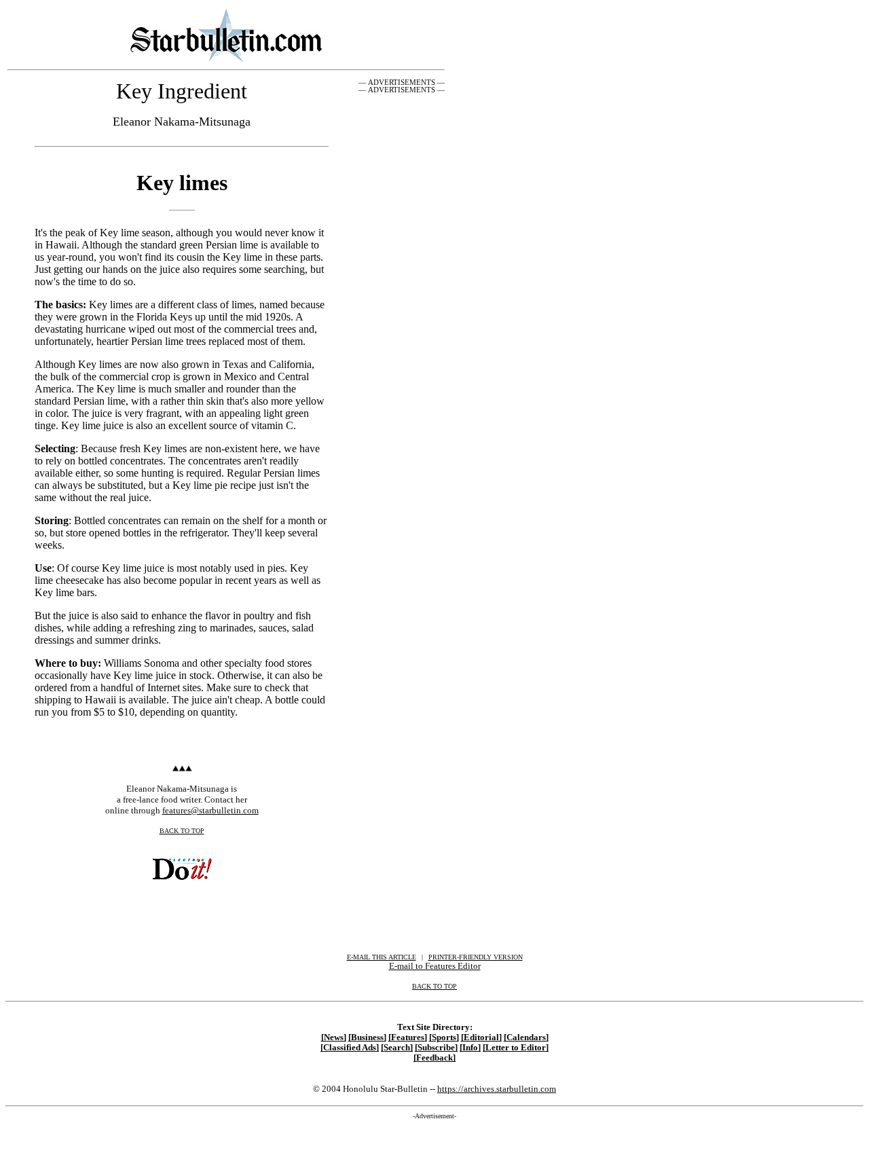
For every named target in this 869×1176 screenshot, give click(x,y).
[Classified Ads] (349, 1047)
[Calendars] (526, 1037)
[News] (333, 1037)
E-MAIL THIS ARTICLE (381, 957)
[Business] (367, 1037)
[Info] (470, 1047)
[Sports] (444, 1037)
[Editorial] (481, 1037)
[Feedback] (434, 1058)
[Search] (397, 1047)
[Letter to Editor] (516, 1047)
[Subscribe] (436, 1047)
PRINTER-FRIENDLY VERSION (475, 957)
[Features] (407, 1037)
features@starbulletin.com (210, 810)
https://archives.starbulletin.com (496, 1089)
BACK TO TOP (182, 830)
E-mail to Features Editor (435, 966)
